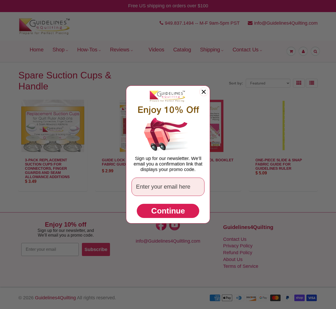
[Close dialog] (204, 92)
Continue (168, 210)
